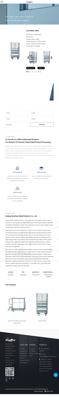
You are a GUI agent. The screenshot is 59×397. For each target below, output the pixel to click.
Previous (28, 57)
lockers (33, 348)
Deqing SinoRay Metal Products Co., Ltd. (24, 389)
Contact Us (41, 68)
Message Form (30, 68)
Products (11, 16)
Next (51, 57)
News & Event (25, 360)
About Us (24, 351)
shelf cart (22, 16)
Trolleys (17, 16)
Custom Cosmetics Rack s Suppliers (17, 20)
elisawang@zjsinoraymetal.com (48, 356)
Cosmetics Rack (42, 321)
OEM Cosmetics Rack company (10, 346)
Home (6, 16)
